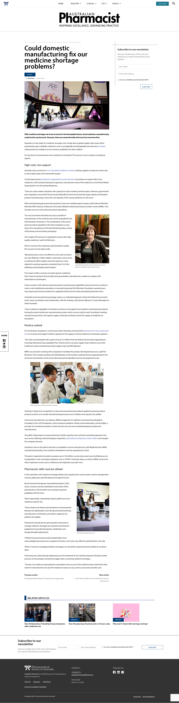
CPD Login (162, 4)
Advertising (47, 682)
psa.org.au (36, 682)
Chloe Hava (31, 78)
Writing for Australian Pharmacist (35, 687)
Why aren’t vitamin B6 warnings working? (130, 624)
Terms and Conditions (149, 696)
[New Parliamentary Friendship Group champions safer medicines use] (45, 612)
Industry (75, 3)
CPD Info (27, 682)
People (115, 3)
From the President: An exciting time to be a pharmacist (92, 579)
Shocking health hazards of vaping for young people (44, 578)
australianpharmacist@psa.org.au (82, 675)
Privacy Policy (137, 696)
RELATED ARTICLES (38, 598)
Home (60, 3)
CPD (103, 3)
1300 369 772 (76, 672)
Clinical (90, 3)
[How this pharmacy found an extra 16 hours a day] (89, 612)
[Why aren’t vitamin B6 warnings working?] (134, 612)
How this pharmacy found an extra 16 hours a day (89, 624)
